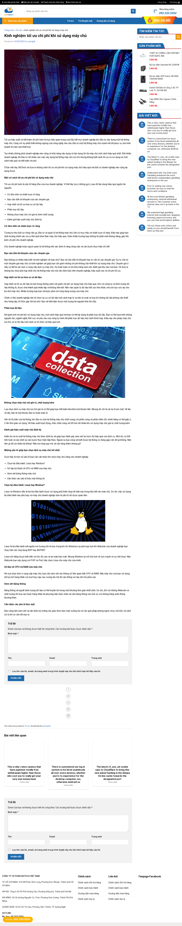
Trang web (96, 658)
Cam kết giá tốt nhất (11, 2)
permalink (47, 726)
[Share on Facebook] (68, 689)
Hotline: (18, 919)
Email (52, 658)
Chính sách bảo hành (88, 888)
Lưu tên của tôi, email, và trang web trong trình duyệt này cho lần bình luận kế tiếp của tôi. (56, 671)
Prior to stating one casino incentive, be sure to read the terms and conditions (160, 188)
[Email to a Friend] (68, 702)
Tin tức (70, 21)
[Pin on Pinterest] (68, 709)
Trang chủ (9, 30)
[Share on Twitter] (68, 696)
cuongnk (31, 41)
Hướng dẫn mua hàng (88, 893)
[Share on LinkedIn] (68, 716)
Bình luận (13, 633)
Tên (10, 658)
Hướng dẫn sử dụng (106, 21)
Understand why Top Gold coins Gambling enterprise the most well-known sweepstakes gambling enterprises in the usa (163, 176)
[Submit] (133, 11)
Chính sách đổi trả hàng (89, 882)
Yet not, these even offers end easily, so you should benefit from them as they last (163, 228)
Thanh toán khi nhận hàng (53, 2)
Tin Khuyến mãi (85, 21)
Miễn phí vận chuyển (31, 2)
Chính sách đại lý (86, 899)
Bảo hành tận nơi (74, 2)
